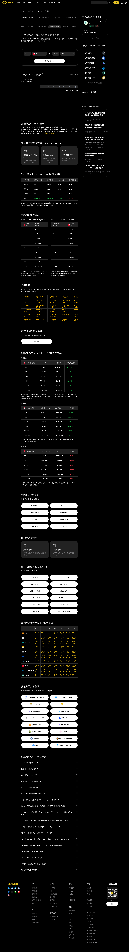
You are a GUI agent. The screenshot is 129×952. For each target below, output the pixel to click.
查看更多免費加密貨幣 (95, 38)
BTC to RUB (43, 633)
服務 (70, 907)
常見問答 (74, 26)
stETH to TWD (49, 670)
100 (25, 262)
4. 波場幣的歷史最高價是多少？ (32, 781)
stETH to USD (62, 670)
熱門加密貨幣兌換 (54, 26)
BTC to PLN (37, 633)
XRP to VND (68, 651)
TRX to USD (62, 665)
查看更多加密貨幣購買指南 (95, 83)
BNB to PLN (37, 647)
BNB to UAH (56, 647)
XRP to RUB (43, 651)
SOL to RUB (43, 661)
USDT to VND (68, 642)
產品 (70, 884)
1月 (53, 87)
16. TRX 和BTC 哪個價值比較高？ (32, 858)
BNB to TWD (49, 647)
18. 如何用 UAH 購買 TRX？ (30, 870)
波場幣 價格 (30, 11)
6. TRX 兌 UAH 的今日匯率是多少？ (33, 794)
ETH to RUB (43, 638)
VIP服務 (52, 920)
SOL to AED (74, 661)
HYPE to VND (68, 675)
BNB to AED (74, 647)
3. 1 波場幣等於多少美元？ (30, 775)
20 (54, 243)
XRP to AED (74, 651)
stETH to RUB (43, 670)
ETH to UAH (56, 638)
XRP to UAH (56, 651)
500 (54, 262)
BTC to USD (62, 633)
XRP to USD (62, 651)
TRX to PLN (37, 665)
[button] (19, 2)
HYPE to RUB (43, 675)
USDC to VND (68, 656)
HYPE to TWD (49, 675)
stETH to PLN (37, 670)
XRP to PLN (37, 651)
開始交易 (30, 26)
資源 (88, 884)
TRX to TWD (49, 665)
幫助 (33, 910)
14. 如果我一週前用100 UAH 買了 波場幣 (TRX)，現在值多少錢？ (43, 845)
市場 (24, 2)
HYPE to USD (62, 675)
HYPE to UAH (56, 675)
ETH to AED (74, 638)
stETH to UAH (56, 670)
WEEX (23, 11)
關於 (33, 884)
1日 (43, 87)
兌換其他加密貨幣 (41, 26)
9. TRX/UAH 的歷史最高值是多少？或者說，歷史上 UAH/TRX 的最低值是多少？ (46, 813)
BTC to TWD (49, 633)
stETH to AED (74, 670)
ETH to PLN (37, 638)
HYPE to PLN (37, 675)
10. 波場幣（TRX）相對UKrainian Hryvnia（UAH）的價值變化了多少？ (45, 821)
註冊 (112, 904)
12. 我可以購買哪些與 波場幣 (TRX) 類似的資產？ (37, 833)
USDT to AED (74, 642)
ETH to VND (68, 638)
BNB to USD (62, 647)
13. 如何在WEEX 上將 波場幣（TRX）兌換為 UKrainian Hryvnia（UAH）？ (46, 839)
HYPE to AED (74, 675)
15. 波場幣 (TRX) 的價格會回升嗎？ (33, 851)
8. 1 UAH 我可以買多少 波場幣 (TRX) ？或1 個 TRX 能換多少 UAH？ (43, 806)
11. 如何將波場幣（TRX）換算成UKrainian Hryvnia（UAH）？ (42, 827)
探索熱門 (65, 26)
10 (24, 248)
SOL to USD (62, 661)
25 (24, 252)
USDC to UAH (56, 656)
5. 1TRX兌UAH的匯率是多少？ (31, 787)
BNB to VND (68, 647)
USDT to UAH (56, 642)
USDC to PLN (37, 656)
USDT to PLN (37, 642)
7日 (48, 87)
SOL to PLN (37, 661)
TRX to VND (68, 665)
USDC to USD (62, 656)
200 (54, 257)
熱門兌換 (22, 26)
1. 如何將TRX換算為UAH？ (30, 763)
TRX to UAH (55, 665)
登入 (110, 2)
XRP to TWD (49, 651)
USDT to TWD (49, 642)
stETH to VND (68, 670)
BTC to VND (68, 633)
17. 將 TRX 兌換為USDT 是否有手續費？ (34, 864)
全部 (75, 87)
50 (25, 257)
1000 (25, 266)
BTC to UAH (56, 633)
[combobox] (39, 54)
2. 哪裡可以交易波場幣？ (29, 769)
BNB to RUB (43, 647)
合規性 (52, 884)
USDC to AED (74, 656)
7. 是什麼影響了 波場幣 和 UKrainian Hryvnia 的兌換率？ (40, 800)
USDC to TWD (49, 656)
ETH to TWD (49, 638)
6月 (64, 87)
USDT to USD (62, 642)
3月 (59, 87)
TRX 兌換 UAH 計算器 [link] (43, 11)
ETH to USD (62, 638)
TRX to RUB (43, 665)
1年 (69, 87)
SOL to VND (68, 661)
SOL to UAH (56, 661)
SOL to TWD (49, 661)
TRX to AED (74, 665)
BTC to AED (74, 633)
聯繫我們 (53, 913)
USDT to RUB (43, 642)
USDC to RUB (43, 656)
